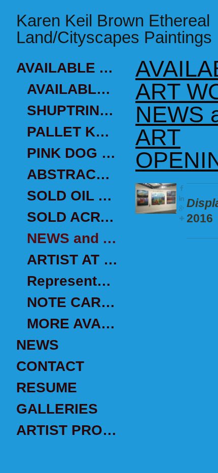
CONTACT (50, 366)
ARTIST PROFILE (67, 430)
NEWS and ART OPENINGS (72, 238)
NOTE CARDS (72, 302)
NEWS (37, 345)
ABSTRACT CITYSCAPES (72, 174)
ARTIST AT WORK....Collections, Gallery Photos (72, 259)
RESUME (46, 387)
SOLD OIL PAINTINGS (72, 196)
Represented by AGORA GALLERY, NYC (72, 281)
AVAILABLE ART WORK (67, 68)
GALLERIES (57, 409)
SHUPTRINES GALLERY (72, 110)
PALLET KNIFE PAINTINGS (72, 132)
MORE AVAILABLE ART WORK (72, 323)
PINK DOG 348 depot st (72, 153)
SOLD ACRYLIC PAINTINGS (72, 217)
